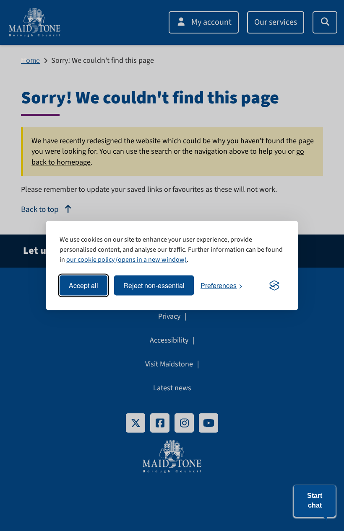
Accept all (83, 285)
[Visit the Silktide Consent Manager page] (274, 286)
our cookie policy (90, 259)
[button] (315, 501)
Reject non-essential (154, 285)
